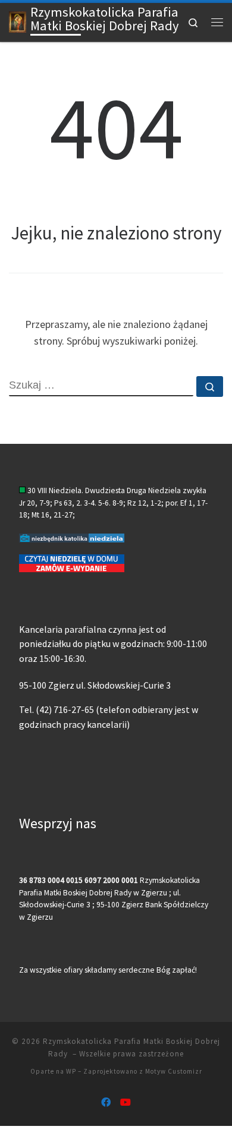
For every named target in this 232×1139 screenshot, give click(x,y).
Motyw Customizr (173, 1071)
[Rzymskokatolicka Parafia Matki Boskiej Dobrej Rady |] (17, 20)
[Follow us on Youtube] (125, 1102)
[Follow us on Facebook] (106, 1102)
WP (71, 1071)
